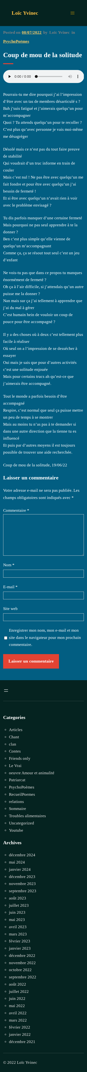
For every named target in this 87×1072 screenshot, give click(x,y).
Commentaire (16, 510)
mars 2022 (18, 1020)
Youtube (16, 830)
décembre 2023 (22, 876)
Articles (15, 729)
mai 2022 (17, 1005)
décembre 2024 (22, 855)
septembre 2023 (22, 891)
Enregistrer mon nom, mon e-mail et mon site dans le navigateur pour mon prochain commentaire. (45, 637)
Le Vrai (15, 765)
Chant (14, 737)
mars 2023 (18, 934)
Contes (15, 751)
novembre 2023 (22, 883)
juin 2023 (17, 912)
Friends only (19, 758)
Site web (10, 608)
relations (16, 801)
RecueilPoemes (22, 794)
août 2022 (17, 984)
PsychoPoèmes (16, 41)
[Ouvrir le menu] (72, 13)
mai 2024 (17, 862)
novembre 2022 (22, 963)
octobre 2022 (20, 970)
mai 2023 (17, 919)
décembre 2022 (22, 955)
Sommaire (17, 808)
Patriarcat (17, 780)
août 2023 (17, 898)
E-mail (10, 587)
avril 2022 (18, 1013)
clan (12, 744)
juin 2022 (17, 998)
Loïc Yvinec (25, 13)
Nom (8, 565)
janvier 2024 (20, 869)
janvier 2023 (20, 948)
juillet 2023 (19, 905)
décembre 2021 (22, 1041)
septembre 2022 (22, 977)
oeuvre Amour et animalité (31, 773)
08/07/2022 (32, 32)
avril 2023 (18, 927)
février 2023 (19, 941)
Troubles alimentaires (27, 816)
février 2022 (19, 1027)
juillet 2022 (19, 991)
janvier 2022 (20, 1034)
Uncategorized (21, 823)
